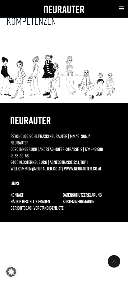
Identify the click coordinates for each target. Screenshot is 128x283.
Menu (121, 8)
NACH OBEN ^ (114, 261)
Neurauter (64, 9)
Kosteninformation (78, 201)
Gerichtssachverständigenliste (34, 208)
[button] (11, 272)
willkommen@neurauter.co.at (36, 168)
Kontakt (17, 195)
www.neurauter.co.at (82, 168)
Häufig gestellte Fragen (30, 201)
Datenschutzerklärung (82, 195)
